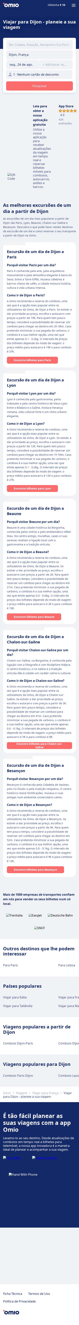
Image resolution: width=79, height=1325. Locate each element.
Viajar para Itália (15, 997)
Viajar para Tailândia (17, 1006)
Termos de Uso (39, 1294)
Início (7, 1093)
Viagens (21, 1093)
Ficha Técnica (12, 1294)
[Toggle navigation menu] (73, 5)
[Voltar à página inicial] (11, 5)
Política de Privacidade (19, 1301)
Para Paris (10, 965)
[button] (23, 64)
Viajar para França (45, 1093)
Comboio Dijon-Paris (18, 1043)
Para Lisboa (66, 965)
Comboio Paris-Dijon (18, 1075)
